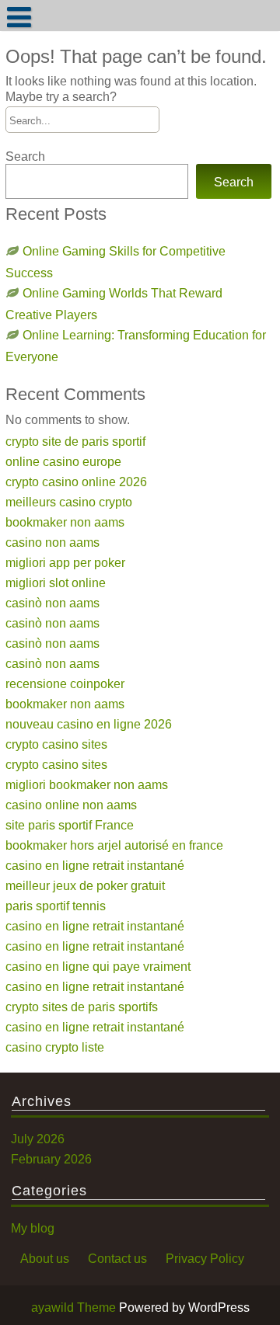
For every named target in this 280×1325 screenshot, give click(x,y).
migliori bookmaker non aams (86, 784)
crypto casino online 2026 (76, 481)
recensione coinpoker (64, 683)
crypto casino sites (56, 744)
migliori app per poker (65, 562)
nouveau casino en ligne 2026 (88, 724)
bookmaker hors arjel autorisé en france (114, 845)
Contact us (117, 1258)
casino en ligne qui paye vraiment (98, 966)
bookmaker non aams (64, 522)
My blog (32, 1228)
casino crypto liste (54, 1047)
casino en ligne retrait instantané (94, 865)
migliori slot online (55, 582)
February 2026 (51, 1159)
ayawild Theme (75, 1307)
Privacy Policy (205, 1258)
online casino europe (63, 461)
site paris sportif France (69, 825)
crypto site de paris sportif (75, 441)
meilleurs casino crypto (68, 501)
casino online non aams (71, 804)
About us (44, 1258)
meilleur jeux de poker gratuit (85, 885)
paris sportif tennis (55, 905)
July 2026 (38, 1138)
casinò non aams (52, 602)
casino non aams (52, 542)
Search (25, 156)
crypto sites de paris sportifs (81, 1006)
